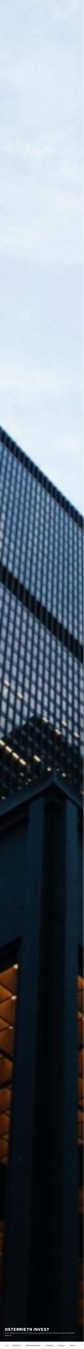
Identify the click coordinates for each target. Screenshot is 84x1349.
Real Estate (17, 1345)
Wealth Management (33, 1345)
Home (7, 1345)
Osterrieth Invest (27, 1329)
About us (61, 1345)
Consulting (49, 1345)
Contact (72, 1345)
